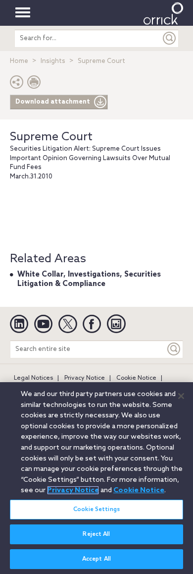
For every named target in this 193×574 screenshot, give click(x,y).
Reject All (96, 534)
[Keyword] (174, 349)
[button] (17, 84)
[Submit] (170, 38)
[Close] (181, 396)
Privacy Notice (84, 378)
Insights (53, 61)
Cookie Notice (136, 378)
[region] (96, 478)
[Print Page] (34, 84)
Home (19, 61)
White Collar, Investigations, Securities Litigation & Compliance (89, 279)
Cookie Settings (96, 509)
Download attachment (52, 102)
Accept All (96, 559)
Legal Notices (33, 378)
